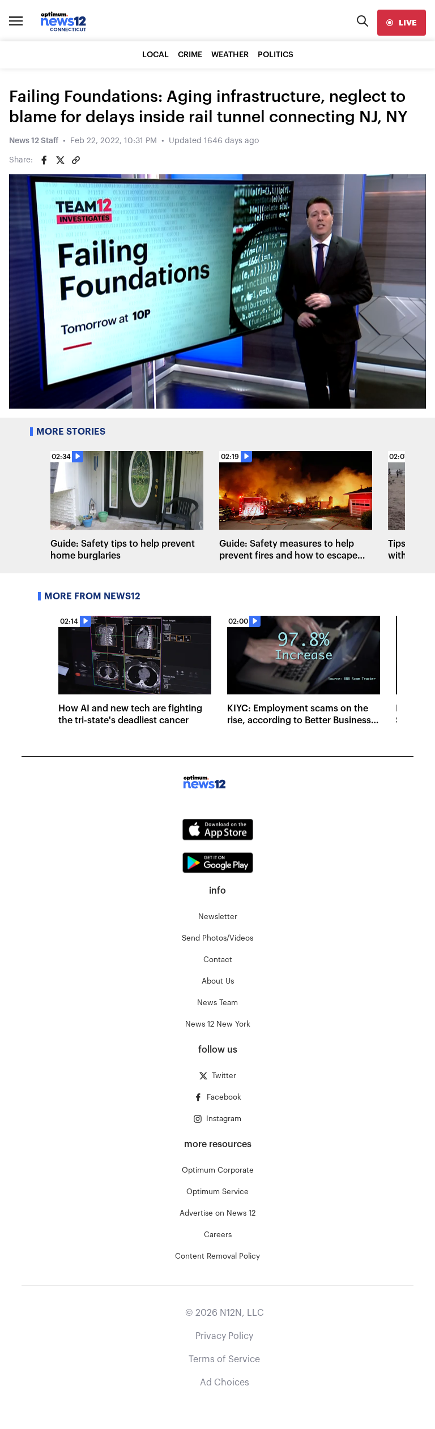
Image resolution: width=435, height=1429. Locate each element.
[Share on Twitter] (60, 160)
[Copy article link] (75, 160)
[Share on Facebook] (44, 160)
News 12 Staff (33, 141)
